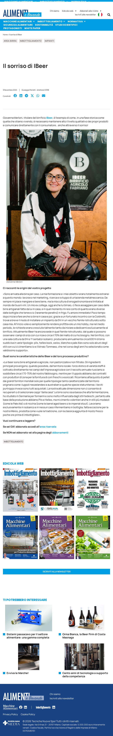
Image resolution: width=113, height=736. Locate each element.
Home (5, 34)
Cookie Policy (28, 714)
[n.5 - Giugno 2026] (20, 538)
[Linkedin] (25, 707)
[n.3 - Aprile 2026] (93, 490)
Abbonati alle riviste (89, 10)
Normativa (75, 21)
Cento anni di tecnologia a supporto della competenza (85, 674)
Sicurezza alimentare (18, 25)
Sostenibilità (44, 25)
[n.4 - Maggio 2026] (56, 490)
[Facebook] (20, 707)
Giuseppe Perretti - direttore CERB (35, 90)
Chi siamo (54, 10)
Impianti (49, 40)
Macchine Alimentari (17, 21)
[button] (109, 15)
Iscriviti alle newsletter (85, 14)
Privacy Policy (10, 714)
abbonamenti (60, 432)
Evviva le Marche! (18, 673)
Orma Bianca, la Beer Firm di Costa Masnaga (83, 635)
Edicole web (67, 10)
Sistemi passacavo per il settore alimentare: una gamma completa (28, 635)
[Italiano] (100, 14)
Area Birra (10, 40)
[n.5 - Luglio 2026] (20, 490)
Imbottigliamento (49, 21)
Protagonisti (12, 28)
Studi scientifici (66, 25)
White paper (32, 28)
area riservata (48, 426)
